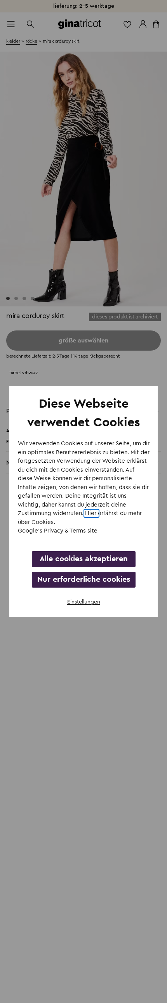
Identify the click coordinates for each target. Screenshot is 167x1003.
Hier (91, 513)
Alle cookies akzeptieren (84, 559)
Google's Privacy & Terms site (57, 531)
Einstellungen (83, 602)
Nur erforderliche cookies (83, 579)
